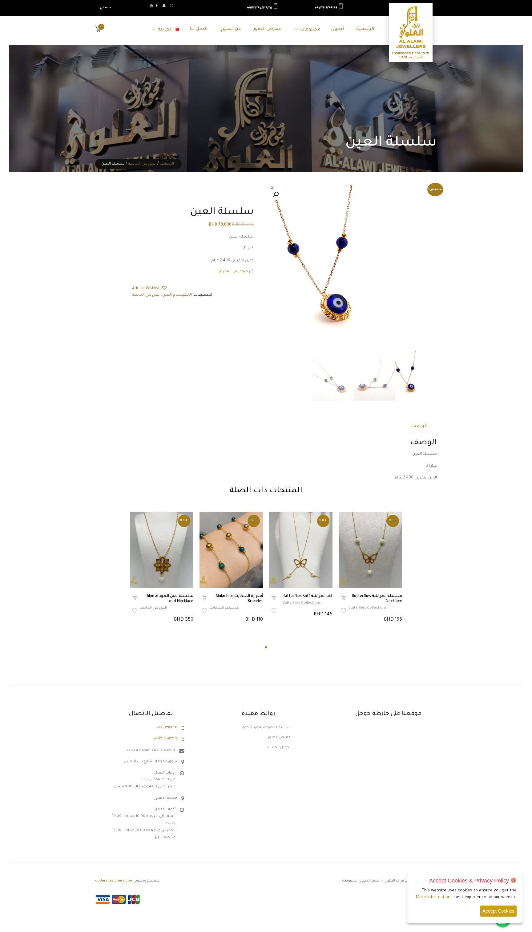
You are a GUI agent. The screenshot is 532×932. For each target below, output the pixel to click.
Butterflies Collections (302, 603)
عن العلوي (230, 29)
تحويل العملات (278, 748)
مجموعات (310, 29)
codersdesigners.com (114, 881)
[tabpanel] (161, 568)
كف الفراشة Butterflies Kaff (307, 596)
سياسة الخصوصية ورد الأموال (265, 728)
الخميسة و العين (177, 295)
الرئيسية (365, 29)
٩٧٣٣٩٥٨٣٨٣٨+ (259, 8)
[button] (275, 194)
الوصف (419, 426)
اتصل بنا (198, 29)
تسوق (337, 29)
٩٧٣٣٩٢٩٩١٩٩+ (326, 8)
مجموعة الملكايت (224, 608)
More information (433, 897)
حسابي (105, 8)
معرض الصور (267, 29)
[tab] (419, 425)
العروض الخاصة (142, 164)
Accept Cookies (498, 911)
